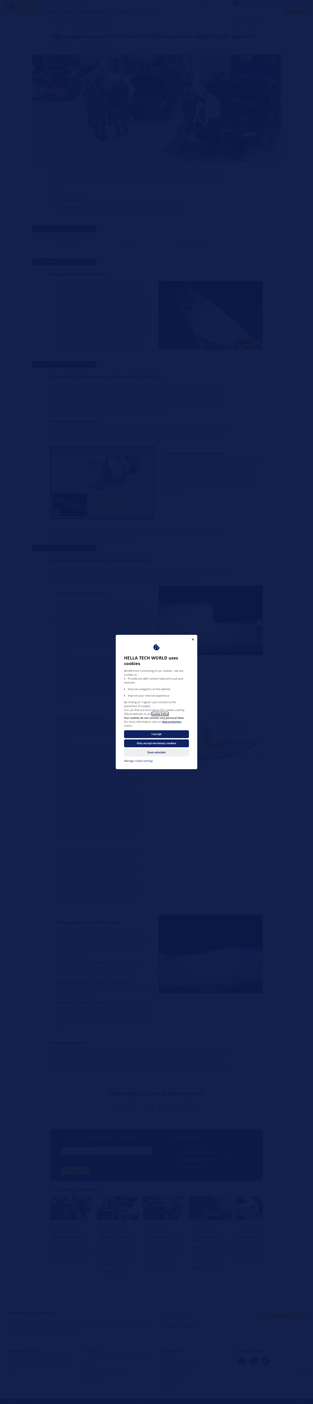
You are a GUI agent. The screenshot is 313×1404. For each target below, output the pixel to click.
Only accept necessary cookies (156, 743)
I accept (156, 734)
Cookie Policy (160, 714)
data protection (171, 722)
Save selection (156, 752)
